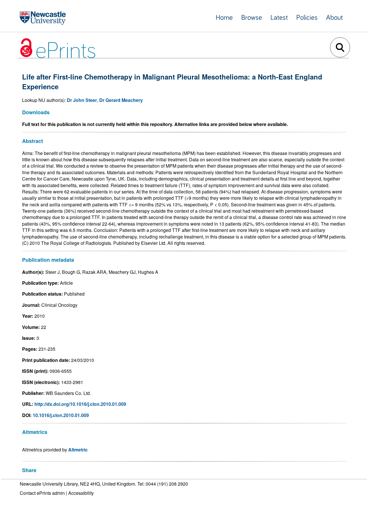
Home (224, 17)
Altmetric (78, 449)
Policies (307, 17)
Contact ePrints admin (42, 493)
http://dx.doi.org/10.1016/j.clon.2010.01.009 (80, 404)
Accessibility (81, 493)
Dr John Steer (82, 100)
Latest (279, 17)
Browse (251, 17)
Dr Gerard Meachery (121, 100)
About (334, 17)
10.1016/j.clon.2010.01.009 (61, 415)
